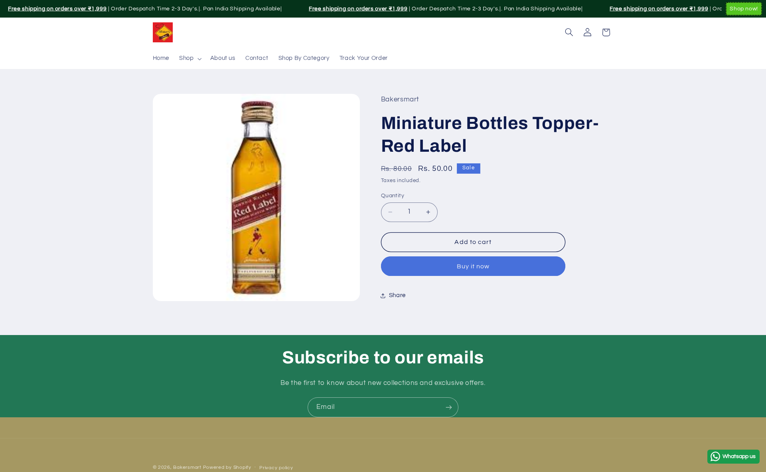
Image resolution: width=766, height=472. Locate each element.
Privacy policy (276, 468)
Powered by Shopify (227, 467)
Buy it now (473, 266)
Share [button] (397, 295)
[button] (189, 58)
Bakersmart (187, 467)
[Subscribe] (449, 407)
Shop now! (744, 9)
